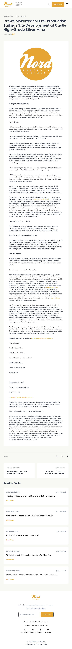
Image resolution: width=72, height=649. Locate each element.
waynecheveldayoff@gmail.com (22, 397)
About (31, 622)
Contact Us (58, 4)
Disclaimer (35, 626)
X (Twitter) (24, 632)
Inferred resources (51, 287)
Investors (45, 622)
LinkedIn (32, 632)
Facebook (40, 632)
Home (26, 622)
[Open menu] (67, 4)
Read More (10, 501)
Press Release (55, 298)
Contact (27, 626)
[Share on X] (57, 457)
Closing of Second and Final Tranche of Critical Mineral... (30, 496)
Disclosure (44, 626)
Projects (38, 622)
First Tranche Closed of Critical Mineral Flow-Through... (30, 515)
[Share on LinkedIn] (62, 457)
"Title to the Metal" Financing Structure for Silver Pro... (29, 555)
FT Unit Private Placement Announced (22, 535)
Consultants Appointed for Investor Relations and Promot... (31, 575)
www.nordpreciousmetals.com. (42, 338)
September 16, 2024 (41, 199)
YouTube (48, 632)
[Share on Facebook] (67, 457)
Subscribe (46, 614)
